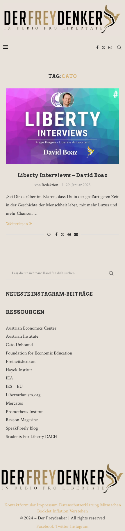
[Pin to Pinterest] (69, 234)
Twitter (62, 526)
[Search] (119, 47)
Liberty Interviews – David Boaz (62, 175)
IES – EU (14, 386)
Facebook (45, 526)
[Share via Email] (76, 234)
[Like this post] (49, 234)
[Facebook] (97, 47)
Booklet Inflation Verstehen (62, 511)
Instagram (79, 526)
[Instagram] (110, 47)
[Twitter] (103, 47)
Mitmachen (110, 505)
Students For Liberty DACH (31, 437)
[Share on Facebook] (56, 234)
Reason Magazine (22, 420)
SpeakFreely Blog (22, 428)
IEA (9, 378)
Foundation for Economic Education (39, 353)
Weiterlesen (17, 224)
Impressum (47, 505)
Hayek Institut (19, 370)
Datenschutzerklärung (79, 505)
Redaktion (50, 185)
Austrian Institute (22, 336)
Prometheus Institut (24, 412)
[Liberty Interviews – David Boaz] (62, 126)
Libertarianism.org (23, 395)
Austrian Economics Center (31, 328)
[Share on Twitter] (62, 234)
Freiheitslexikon (20, 362)
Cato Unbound (19, 345)
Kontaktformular (20, 505)
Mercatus (14, 403)
